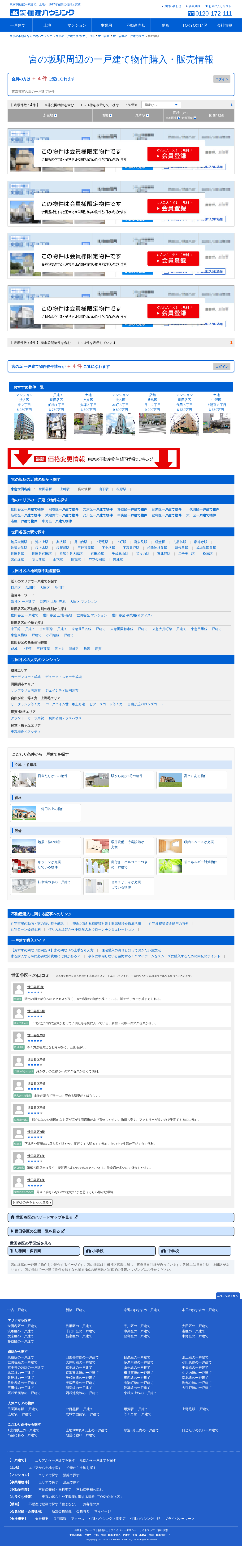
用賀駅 (76, 559)
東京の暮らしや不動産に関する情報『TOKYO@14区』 (82, 1497)
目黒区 (167, 509)
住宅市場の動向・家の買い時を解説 (37, 923)
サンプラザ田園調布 (26, 690)
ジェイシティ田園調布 (61, 690)
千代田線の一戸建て (80, 1377)
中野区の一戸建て (195, 1336)
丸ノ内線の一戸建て (197, 1373)
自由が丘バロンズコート (145, 704)
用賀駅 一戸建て (136, 1409)
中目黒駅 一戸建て (79, 1409)
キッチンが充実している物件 (49, 864)
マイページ (102, 1511)
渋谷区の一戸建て (21, 1331)
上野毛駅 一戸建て (195, 1409)
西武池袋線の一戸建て (82, 1393)
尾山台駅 (80, 542)
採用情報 (59, 1519)
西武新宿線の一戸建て (24, 1393)
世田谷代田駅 (42, 554)
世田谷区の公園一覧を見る (38, 1231)
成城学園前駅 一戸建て (83, 1414)
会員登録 (194, 6)
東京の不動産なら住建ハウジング (31, 36)
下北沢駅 (108, 548)
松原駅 (121, 489)
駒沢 (87, 649)
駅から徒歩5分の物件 (127, 776)
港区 (24, 521)
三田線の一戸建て (21, 1388)
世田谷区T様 (36, 1156)
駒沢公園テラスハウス (65, 718)
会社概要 (41, 1519)
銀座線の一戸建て (21, 1377)
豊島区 (167, 515)
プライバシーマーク (179, 1519)
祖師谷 (74, 649)
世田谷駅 (45, 489)
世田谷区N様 (36, 1132)
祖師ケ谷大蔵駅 (71, 554)
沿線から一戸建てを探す (98, 1460)
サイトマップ (147, 1530)
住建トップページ (84, 1530)
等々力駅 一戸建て (137, 1414)
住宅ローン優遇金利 (26, 929)
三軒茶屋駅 (86, 548)
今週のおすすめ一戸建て (142, 1310)
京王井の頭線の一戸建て (26, 1367)
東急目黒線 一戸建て (206, 629)
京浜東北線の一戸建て (82, 1373)
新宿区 (26, 515)
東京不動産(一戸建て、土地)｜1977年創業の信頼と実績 (45, 4)
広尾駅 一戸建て (20, 1414)
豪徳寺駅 (200, 542)
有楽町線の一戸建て (139, 1383)
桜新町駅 (62, 548)
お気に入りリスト (220, 6)
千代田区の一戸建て (80, 1331)
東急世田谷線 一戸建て (89, 629)
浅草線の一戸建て (137, 1388)
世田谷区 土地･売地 (57, 615)
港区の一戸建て (193, 1331)
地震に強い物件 (49, 842)
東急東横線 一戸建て (26, 635)
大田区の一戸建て (195, 1326)
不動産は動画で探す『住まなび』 (53, 1504)
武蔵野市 (61, 515)
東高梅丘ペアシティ (26, 732)
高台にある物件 (195, 776)
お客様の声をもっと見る (31, 1202)
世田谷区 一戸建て (24, 615)
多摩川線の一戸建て (139, 1362)
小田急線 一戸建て (60, 635)
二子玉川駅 (186, 554)
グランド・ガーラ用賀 (27, 718)
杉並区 (132, 509)
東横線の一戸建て (21, 1357)
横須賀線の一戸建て (139, 1373)
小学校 (98, 1251)
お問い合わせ (172, 6)
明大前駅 (38, 559)
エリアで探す (48, 1475)
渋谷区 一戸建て (23, 601)
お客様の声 (91, 1504)
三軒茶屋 (43, 649)
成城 (14, 649)
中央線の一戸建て (195, 1367)
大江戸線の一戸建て (197, 1388)
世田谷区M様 (36, 1035)
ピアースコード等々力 (106, 704)
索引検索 (162, 1530)
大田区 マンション (83, 601)
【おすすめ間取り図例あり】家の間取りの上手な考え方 (52, 950)
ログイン (222, 79)
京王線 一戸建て (23, 629)
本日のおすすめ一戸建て (200, 1310)
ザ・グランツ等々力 (26, 704)
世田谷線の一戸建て (22, 1362)
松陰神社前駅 (157, 548)
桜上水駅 (41, 548)
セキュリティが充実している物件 (126, 884)
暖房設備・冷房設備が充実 (127, 844)
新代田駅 (181, 548)
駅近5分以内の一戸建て (141, 1430)
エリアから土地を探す (45, 1468)
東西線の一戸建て (137, 1377)
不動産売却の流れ (89, 1490)
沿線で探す (71, 1475)
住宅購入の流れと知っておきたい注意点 (131, 950)
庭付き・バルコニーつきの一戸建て (129, 864)
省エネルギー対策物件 (200, 862)
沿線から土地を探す (81, 1468)
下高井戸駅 (131, 548)
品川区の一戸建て (137, 1326)
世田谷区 (103, 36)
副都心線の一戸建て (197, 1383)
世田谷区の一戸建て (22, 1326)
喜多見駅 (140, 542)
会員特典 (83, 1511)
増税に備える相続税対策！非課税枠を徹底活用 (106, 923)
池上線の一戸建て (195, 1357)
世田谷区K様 (36, 1011)
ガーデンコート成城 (26, 677)
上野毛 (27, 649)
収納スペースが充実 (199, 842)
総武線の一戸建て (21, 1373)
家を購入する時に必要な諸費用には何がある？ (45, 956)
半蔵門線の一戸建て (80, 1383)
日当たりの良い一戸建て (200, 1430)
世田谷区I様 (35, 987)
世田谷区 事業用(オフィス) (132, 615)
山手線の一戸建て (137, 1367)
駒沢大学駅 (19, 548)
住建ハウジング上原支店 (107, 1519)
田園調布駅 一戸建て (23, 1409)
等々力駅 (142, 554)
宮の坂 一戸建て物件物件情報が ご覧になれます (61, 366)
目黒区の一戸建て (79, 1326)
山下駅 (104, 489)
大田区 (201, 515)
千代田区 (202, 509)
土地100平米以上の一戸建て (87, 1430)
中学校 (173, 1251)
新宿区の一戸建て (79, 1336)
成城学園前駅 (206, 548)
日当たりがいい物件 (53, 776)
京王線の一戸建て (79, 1367)
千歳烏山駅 (120, 554)
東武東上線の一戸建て (140, 1393)
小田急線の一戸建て (197, 1362)
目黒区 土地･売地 (52, 601)
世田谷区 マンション (92, 615)
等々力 (60, 649)
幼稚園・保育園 (28, 1251)
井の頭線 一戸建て (53, 629)
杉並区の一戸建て (21, 1341)
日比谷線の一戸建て (22, 1383)
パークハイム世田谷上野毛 (65, 704)
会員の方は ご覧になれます (43, 79)
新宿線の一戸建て (79, 1388)
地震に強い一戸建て (80, 1435)
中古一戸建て (17, 1310)
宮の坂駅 (17, 559)
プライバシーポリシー (124, 1530)
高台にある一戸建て (22, 1435)
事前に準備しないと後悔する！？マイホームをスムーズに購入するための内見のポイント (154, 956)
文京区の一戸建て (21, 1336)
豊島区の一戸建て (137, 1336)
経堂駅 (160, 542)
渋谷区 (63, 509)
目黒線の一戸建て (137, 1357)
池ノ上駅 (41, 542)
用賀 (98, 649)
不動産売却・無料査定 (55, 1490)
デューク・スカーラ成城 (63, 677)
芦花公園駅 (97, 559)
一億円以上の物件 (51, 809)
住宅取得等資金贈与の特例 (169, 923)
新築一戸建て (76, 1310)
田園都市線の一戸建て (82, 1357)
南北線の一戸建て (195, 1377)
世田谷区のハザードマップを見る (45, 1217)
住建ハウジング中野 (145, 1519)
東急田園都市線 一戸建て (129, 629)
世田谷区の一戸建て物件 (128, 36)
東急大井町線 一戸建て (169, 629)
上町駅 (65, 489)
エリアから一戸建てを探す (55, 1460)
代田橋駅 (97, 554)
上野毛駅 (101, 542)
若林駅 (118, 559)
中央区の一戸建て (137, 1331)
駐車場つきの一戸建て (54, 882)
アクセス (77, 1519)
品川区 (98, 515)
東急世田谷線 (21, 489)
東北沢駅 (163, 554)
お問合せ (103, 1530)
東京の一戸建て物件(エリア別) (75, 36)
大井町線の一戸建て (80, 1362)
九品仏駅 (179, 542)
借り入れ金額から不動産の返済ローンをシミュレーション (91, 929)
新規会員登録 (62, 1511)
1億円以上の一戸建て (23, 1430)
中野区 (57, 521)
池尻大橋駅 (19, 542)
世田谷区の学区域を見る (31, 1243)
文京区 (98, 509)
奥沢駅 (61, 542)
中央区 (132, 515)
